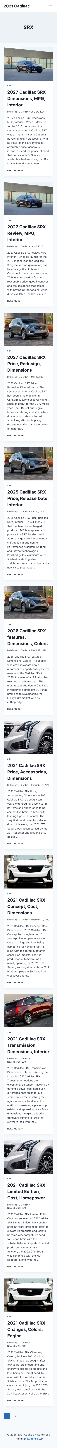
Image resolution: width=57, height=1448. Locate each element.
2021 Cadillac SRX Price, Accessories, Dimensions (27, 772)
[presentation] (28, 64)
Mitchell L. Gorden (19, 112)
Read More (15, 170)
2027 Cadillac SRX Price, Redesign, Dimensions (26, 364)
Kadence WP (35, 1438)
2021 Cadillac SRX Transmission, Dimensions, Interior (28, 1045)
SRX (9, 86)
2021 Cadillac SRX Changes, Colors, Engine (26, 1329)
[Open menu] (50, 6)
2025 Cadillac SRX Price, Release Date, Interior (27, 498)
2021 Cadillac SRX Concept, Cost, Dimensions (26, 906)
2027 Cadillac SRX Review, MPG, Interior (26, 233)
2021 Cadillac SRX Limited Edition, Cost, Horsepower (26, 1191)
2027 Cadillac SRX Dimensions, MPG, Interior (26, 98)
